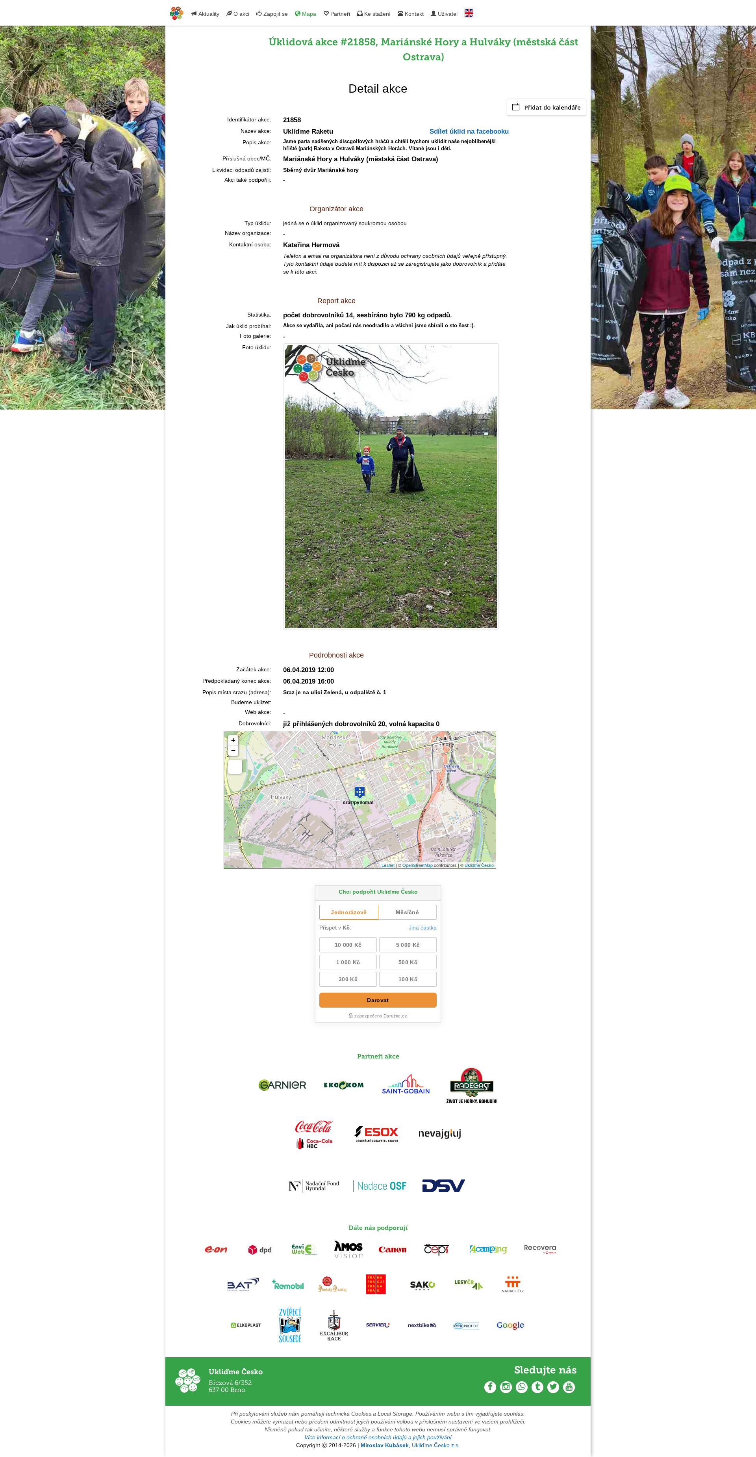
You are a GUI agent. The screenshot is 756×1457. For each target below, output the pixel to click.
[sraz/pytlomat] (360, 789)
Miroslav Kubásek (385, 1445)
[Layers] (235, 767)
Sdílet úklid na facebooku (469, 131)
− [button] (233, 750)
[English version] (469, 11)
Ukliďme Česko (479, 865)
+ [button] (233, 740)
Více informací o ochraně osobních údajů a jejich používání (378, 1437)
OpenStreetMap (417, 865)
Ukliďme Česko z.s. (436, 1445)
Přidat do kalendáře (552, 107)
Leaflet (388, 865)
